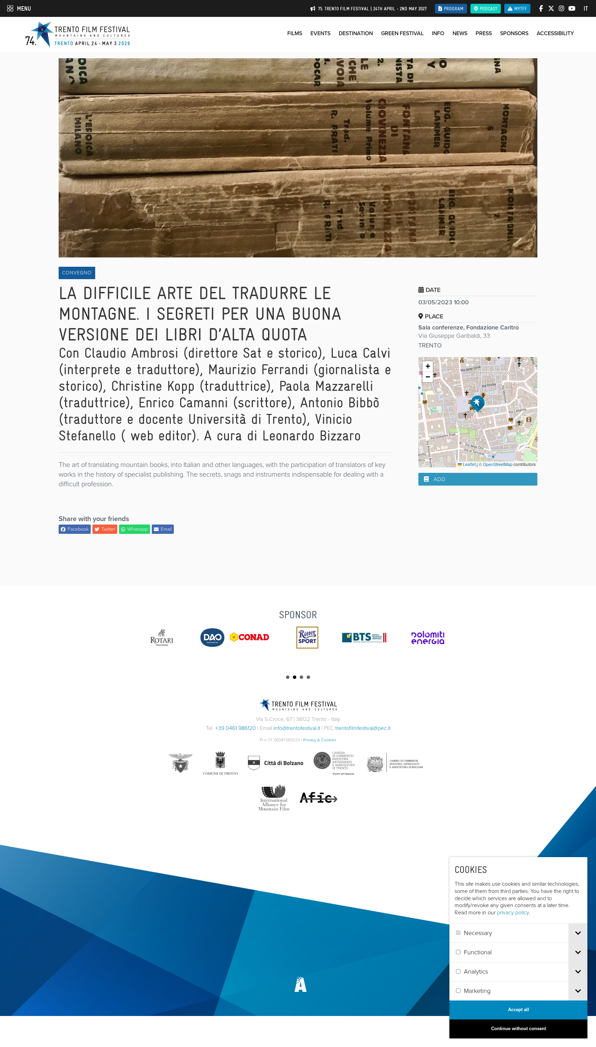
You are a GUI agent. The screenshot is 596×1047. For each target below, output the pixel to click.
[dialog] (518, 947)
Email (166, 529)
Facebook (78, 529)
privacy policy (513, 912)
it (586, 8)
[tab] (577, 933)
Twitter (108, 529)
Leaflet (469, 464)
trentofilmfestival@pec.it (362, 728)
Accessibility (555, 33)
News (460, 33)
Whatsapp (137, 529)
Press (484, 33)
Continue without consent (518, 1028)
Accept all (518, 1009)
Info (438, 33)
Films (294, 33)
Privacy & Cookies (319, 740)
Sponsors (514, 33)
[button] (478, 404)
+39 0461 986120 (235, 728)
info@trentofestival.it (297, 728)
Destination (356, 33)
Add (439, 479)
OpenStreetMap (498, 464)
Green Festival (402, 33)
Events (320, 33)
